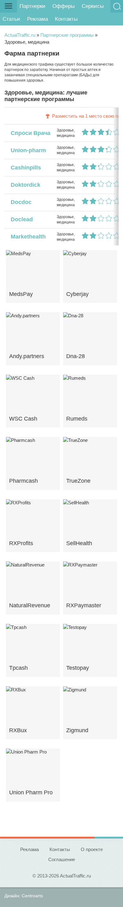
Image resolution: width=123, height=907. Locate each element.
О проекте (92, 849)
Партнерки (32, 6)
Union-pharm (27, 150)
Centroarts (32, 895)
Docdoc (20, 202)
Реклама (37, 19)
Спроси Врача (29, 133)
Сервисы (93, 6)
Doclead (20, 219)
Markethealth (27, 236)
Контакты (66, 19)
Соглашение (61, 859)
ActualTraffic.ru (19, 35)
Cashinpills (24, 167)
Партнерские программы (67, 35)
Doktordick (24, 185)
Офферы (63, 6)
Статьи (11, 19)
